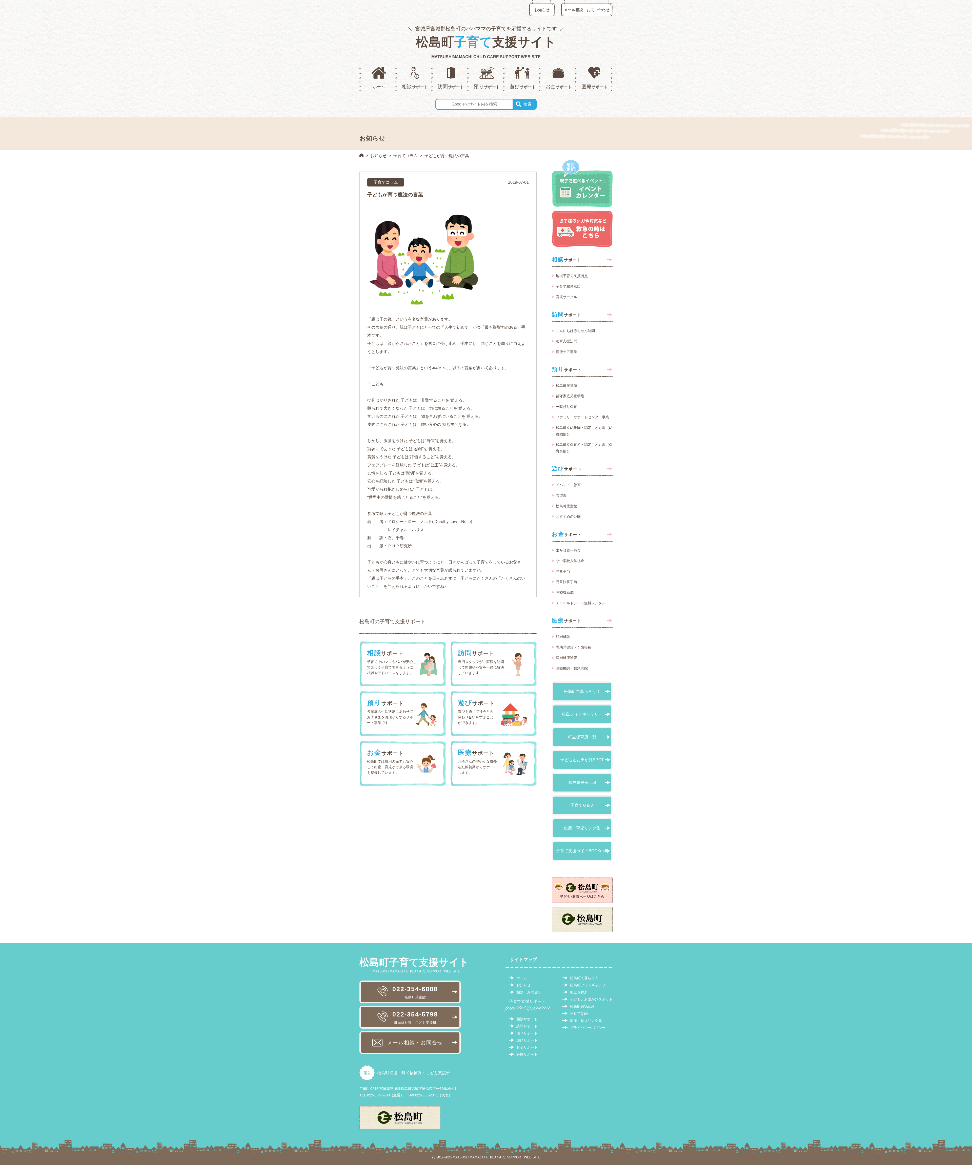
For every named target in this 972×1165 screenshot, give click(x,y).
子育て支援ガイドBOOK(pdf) (582, 851)
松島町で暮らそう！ (582, 691)
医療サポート (527, 1054)
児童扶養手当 (566, 582)
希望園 (561, 495)
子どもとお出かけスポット (591, 999)
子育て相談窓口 (568, 286)
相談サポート (527, 1019)
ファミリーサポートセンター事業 (582, 417)
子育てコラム (405, 156)
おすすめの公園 (568, 516)
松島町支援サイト (486, 42)
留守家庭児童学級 (570, 396)
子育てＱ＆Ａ (582, 805)
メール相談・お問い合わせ (587, 10)
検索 (527, 104)
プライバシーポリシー (587, 1028)
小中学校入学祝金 (570, 561)
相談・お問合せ (528, 992)
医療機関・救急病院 (572, 668)
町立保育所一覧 (582, 737)
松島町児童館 (566, 386)
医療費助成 (565, 592)
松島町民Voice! (582, 782)
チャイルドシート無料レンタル (580, 603)
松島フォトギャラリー (582, 714)
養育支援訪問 (566, 341)
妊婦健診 (563, 637)
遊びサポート (527, 1040)
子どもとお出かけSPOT (582, 760)
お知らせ (542, 10)
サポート (567, 259)
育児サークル (566, 297)
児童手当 (563, 571)
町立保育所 (579, 992)
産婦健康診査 (566, 658)
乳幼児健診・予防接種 (573, 647)
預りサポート (527, 1033)
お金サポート (527, 1047)
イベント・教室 (568, 485)
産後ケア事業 (566, 352)
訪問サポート (527, 1026)
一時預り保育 (566, 407)
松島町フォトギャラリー (589, 985)
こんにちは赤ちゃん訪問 (575, 331)
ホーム (521, 978)
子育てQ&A (579, 1013)
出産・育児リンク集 (582, 828)
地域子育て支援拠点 (572, 276)
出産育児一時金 (568, 550)
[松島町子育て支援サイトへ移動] (361, 155)
